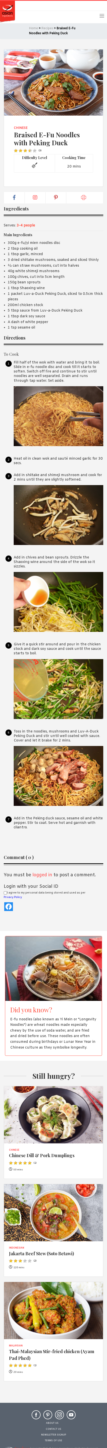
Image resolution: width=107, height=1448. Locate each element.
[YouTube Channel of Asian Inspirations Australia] (71, 1417)
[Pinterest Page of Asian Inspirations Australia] (47, 1417)
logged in (42, 875)
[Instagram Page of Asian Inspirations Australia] (59, 1417)
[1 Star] (16, 151)
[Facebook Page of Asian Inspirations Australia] (36, 1417)
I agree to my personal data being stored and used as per (45, 895)
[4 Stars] (30, 151)
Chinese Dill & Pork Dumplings (41, 1155)
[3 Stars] (25, 151)
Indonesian (16, 1248)
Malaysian (16, 1345)
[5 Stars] (35, 151)
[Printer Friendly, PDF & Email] (84, 197)
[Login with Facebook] (8, 906)
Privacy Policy (13, 897)
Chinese (21, 128)
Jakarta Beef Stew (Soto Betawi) (41, 1253)
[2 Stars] (20, 151)
